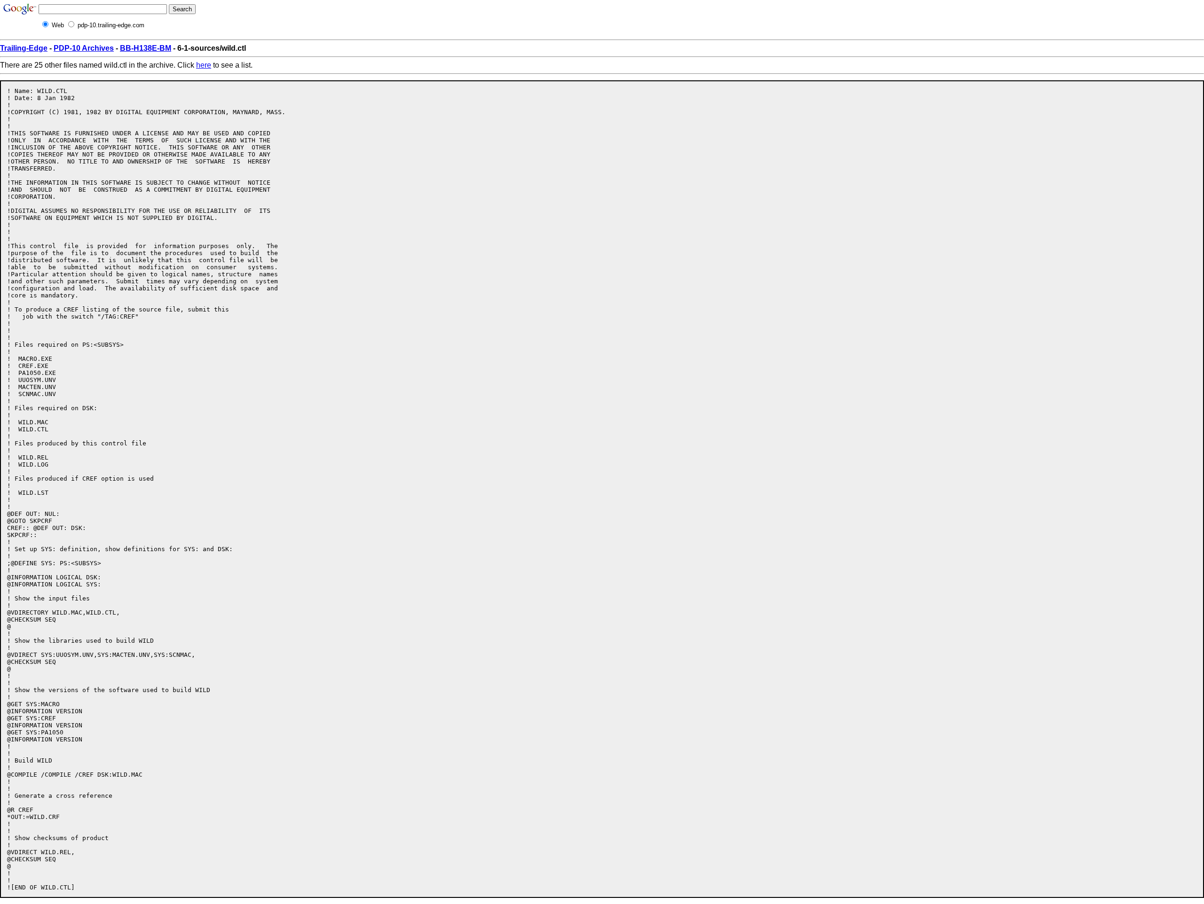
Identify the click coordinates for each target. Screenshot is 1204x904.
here (203, 65)
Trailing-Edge (24, 48)
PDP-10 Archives (84, 48)
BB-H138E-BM (145, 48)
